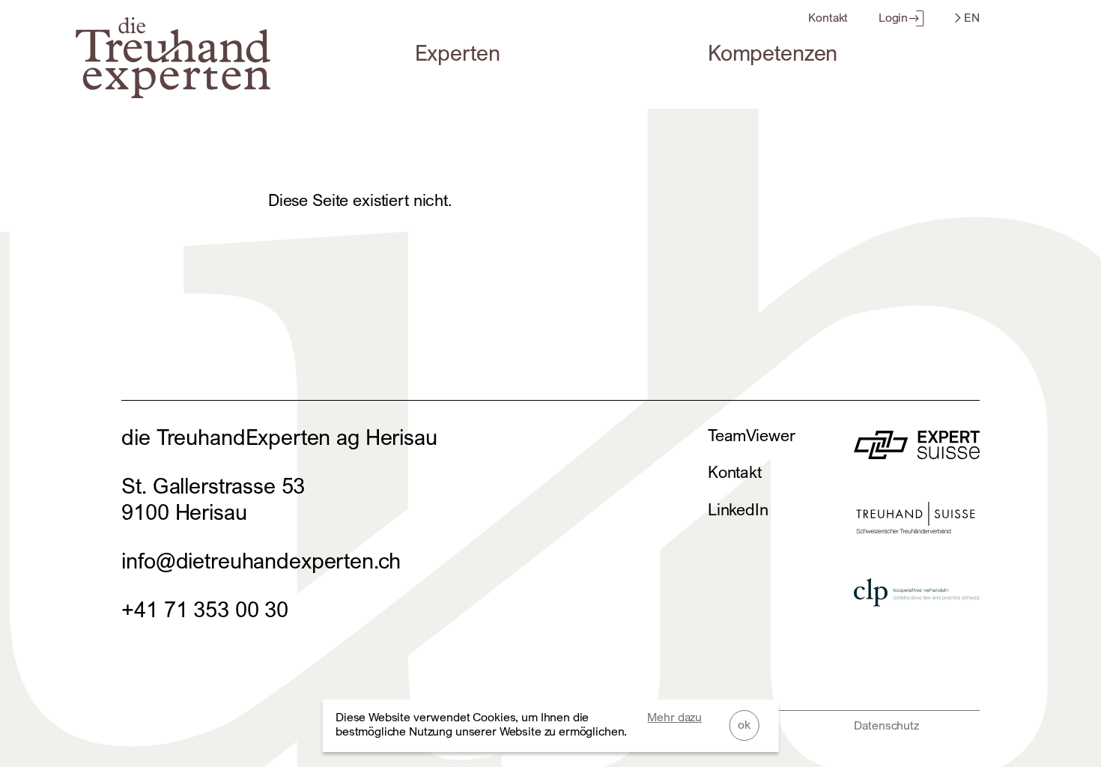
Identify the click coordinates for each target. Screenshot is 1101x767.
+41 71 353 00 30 (204, 609)
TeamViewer (751, 435)
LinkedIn (738, 509)
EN (970, 17)
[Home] (173, 91)
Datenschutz (886, 725)
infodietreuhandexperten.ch (261, 560)
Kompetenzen (772, 52)
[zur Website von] (916, 451)
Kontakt (828, 17)
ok (744, 725)
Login (893, 17)
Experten (457, 52)
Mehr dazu (674, 717)
